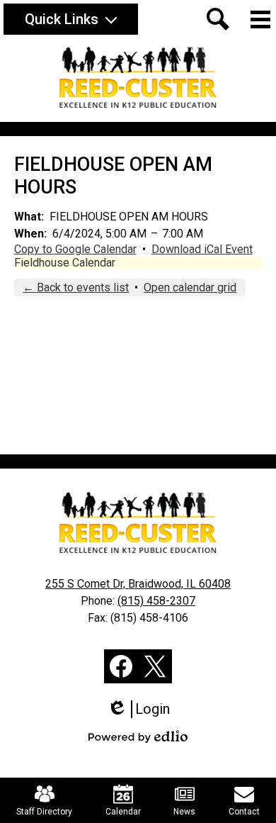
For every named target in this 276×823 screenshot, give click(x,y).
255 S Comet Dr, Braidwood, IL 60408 (138, 583)
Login (143, 709)
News (184, 812)
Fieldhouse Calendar (64, 262)
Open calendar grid (190, 287)
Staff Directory (44, 812)
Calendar (123, 812)
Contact (244, 812)
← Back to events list (76, 287)
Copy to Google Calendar (75, 249)
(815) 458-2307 (156, 601)
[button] (71, 19)
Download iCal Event (202, 249)
